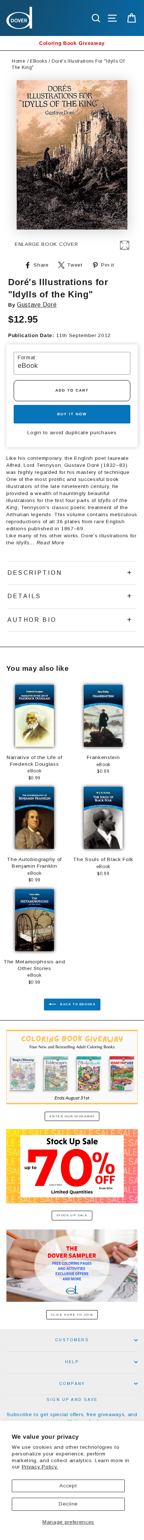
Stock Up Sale (72, 1215)
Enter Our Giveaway (72, 1116)
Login (34, 432)
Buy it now (72, 414)
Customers (72, 1340)
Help (72, 1361)
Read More (51, 542)
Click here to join (72, 1314)
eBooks (38, 61)
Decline (68, 1504)
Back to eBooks (77, 1004)
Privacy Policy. (40, 1467)
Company (72, 1383)
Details (24, 596)
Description (34, 573)
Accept (68, 1485)
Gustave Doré (36, 304)
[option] (72, 43)
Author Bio (31, 620)
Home (18, 61)
